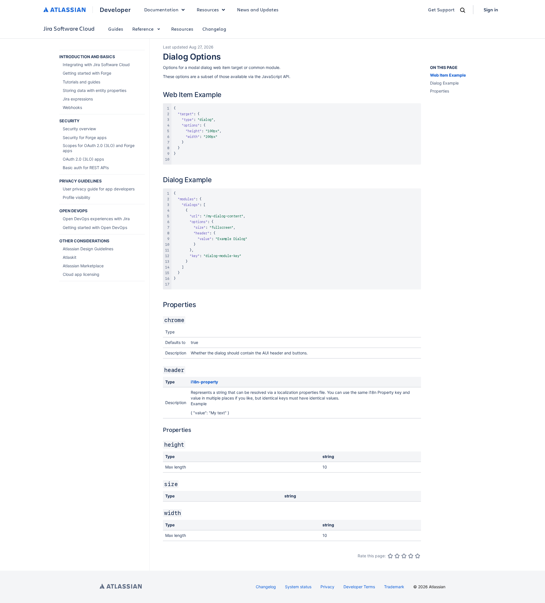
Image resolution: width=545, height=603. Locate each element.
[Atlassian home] (64, 9)
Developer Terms (359, 586)
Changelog (214, 29)
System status (298, 586)
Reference (143, 29)
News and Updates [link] (257, 9)
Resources (182, 29)
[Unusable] (390, 555)
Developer (115, 9)
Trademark (394, 586)
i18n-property (204, 381)
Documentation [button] (161, 9)
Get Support (441, 9)
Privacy (327, 586)
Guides (115, 29)
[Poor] (397, 555)
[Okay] (404, 555)
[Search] (462, 10)
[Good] (410, 555)
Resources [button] (208, 9)
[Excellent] (417, 555)
